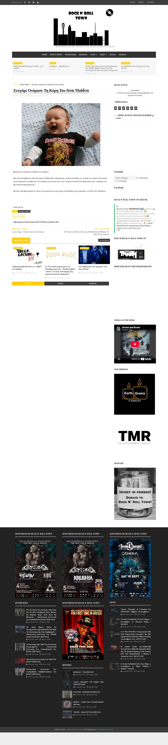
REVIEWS (83, 55)
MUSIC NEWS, (44, 96)
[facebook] (25, 2)
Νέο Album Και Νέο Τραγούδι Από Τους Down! (135, 67)
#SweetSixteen (134, 226)
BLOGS (113, 55)
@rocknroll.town (122, 209)
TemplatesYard (76, 729)
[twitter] (33, 2)
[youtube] (38, 2)
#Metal (147, 226)
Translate (123, 181)
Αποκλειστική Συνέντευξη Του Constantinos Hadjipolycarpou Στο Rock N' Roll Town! (41, 671)
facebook (93, 283)
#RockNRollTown (123, 226)
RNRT (102, 55)
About (141, 2)
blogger (28, 283)
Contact (150, 2)
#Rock (142, 226)
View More (105, 240)
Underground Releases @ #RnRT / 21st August (28, 67)
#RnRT (150, 223)
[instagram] (29, 2)
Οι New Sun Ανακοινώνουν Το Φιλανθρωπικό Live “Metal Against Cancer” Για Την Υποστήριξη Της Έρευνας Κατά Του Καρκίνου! (101, 68)
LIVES (92, 55)
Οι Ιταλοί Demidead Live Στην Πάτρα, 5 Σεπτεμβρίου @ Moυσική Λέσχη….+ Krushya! (136, 621)
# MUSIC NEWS (24, 211)
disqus (60, 283)
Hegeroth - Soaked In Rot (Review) (86, 692)
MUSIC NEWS (56, 55)
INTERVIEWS (70, 55)
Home (132, 2)
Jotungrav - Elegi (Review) (59, 66)
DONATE (122, 55)
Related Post (21, 240)
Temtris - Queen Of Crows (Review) (86, 712)
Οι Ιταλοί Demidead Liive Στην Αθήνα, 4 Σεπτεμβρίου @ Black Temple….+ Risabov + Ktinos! (136, 666)
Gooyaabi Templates (105, 729)
